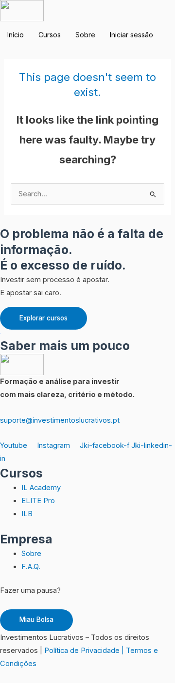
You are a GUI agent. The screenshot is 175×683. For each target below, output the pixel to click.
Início (15, 35)
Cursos (49, 35)
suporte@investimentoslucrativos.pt (60, 420)
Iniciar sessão (131, 35)
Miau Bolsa (36, 619)
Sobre (85, 35)
